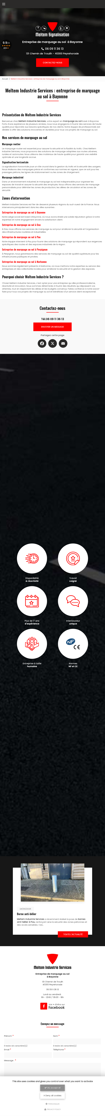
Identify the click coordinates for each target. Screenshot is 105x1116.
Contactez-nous (52, 62)
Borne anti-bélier (26, 914)
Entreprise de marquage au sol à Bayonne (23, 212)
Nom (55, 1035)
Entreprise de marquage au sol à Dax (21, 225)
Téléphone (58, 1049)
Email (6, 1049)
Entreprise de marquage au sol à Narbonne (24, 261)
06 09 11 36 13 (54, 49)
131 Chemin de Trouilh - (52, 53)
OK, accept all (53, 1087)
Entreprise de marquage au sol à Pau (21, 237)
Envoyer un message (52, 326)
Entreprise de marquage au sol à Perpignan (24, 249)
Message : (9, 1060)
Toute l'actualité (73, 934)
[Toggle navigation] (3, 4)
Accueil (5, 79)
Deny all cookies (53, 1095)
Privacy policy (53, 1109)
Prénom (8, 1035)
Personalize (54, 1104)
